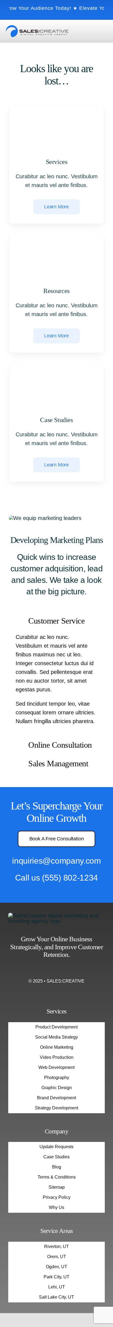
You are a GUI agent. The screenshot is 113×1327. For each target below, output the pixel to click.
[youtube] (66, 969)
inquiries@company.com (56, 860)
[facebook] (46, 969)
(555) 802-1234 (70, 877)
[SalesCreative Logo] (37, 28)
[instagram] (56, 969)
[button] (56, 622)
